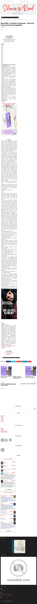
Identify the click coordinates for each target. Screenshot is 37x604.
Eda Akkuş (3, 504)
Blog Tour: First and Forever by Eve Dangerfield (6, 377)
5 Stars (2, 416)
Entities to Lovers (6, 465)
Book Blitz (6, 357)
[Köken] (15, 505)
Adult (3, 357)
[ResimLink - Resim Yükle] (18, 584)
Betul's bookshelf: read (8, 459)
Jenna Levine (5, 473)
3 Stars (2, 420)
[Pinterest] (24, 1)
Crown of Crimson (4, 511)
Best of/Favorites (10, 1)
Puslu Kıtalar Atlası (4, 495)
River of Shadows (4, 514)
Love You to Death (6, 472)
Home (1, 1)
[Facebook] (20, 1)
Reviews (5, 1)
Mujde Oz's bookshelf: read (8, 492)
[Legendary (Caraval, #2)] (15, 520)
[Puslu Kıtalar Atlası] (15, 497)
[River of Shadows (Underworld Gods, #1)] (15, 516)
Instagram (9, 346)
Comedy (9, 357)
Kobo (13, 104)
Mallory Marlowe (5, 466)
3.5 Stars (2, 419)
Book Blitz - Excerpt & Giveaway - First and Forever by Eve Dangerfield (18, 377)
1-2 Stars (2, 421)
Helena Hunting (5, 462)
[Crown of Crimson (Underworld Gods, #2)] (15, 513)
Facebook (14, 345)
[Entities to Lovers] (2, 467)
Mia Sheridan (5, 481)
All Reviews (3, 415)
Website (4, 345)
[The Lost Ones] (2, 482)
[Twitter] (21, 1)
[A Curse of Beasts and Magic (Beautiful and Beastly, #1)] (2, 471)
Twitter (4, 346)
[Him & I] (2, 464)
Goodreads (4, 103)
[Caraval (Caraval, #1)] (15, 524)
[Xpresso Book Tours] (18, 552)
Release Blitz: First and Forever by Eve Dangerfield (30, 377)
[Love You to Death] (2, 474)
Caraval (2, 521)
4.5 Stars (2, 417)
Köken (2, 503)
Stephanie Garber (4, 519)
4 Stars (2, 418)
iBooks (9, 104)
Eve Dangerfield (13, 357)
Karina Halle (3, 515)
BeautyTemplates (9, 601)
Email (2, 428)
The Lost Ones (5, 480)
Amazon (9, 103)
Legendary (2, 518)
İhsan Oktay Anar (4, 496)
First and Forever (17, 357)
